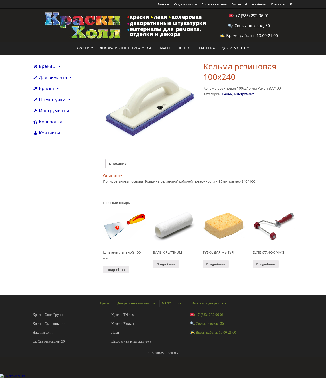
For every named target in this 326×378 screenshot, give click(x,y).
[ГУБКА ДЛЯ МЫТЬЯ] (224, 226)
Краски (105, 303)
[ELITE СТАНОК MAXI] (274, 226)
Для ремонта (53, 77)
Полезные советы (214, 4)
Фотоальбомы (255, 4)
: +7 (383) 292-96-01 (251, 15)
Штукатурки (52, 99)
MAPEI (166, 303)
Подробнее (116, 269)
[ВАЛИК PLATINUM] (174, 226)
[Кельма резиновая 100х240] (149, 106)
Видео (236, 4)
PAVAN (227, 94)
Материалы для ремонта (208, 303)
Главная (164, 4)
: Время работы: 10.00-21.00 (251, 35)
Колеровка (50, 122)
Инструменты (54, 111)
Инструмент (244, 94)
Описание (118, 163)
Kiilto (181, 303)
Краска (46, 88)
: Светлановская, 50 (251, 25)
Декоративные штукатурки (136, 303)
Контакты (278, 4)
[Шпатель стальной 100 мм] (124, 226)
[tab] (117, 164)
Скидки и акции (185, 4)
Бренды (47, 66)
